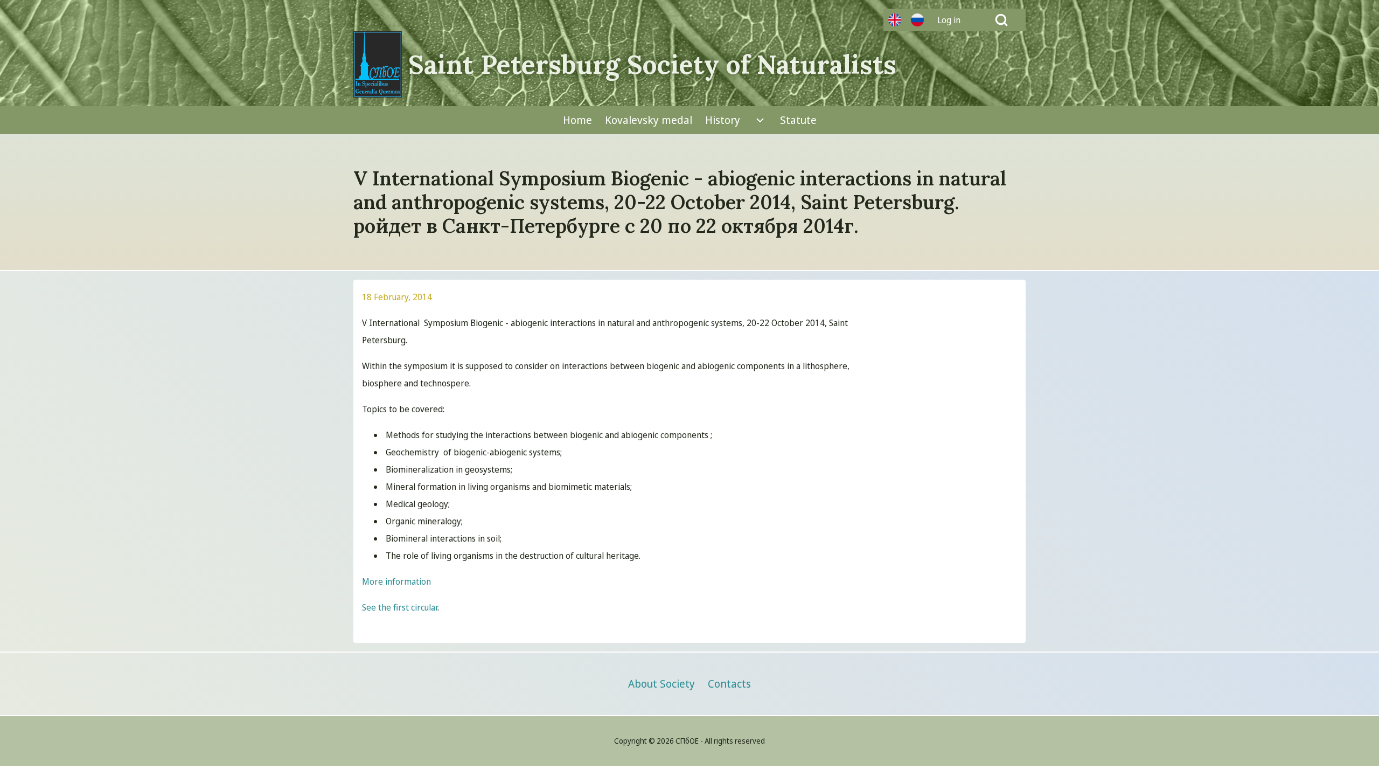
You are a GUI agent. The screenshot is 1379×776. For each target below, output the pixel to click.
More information (396, 581)
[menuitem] (953, 20)
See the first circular (399, 607)
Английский (894, 20)
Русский (917, 20)
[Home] (377, 64)
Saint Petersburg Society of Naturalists (652, 65)
